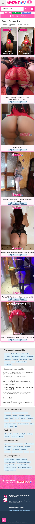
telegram (28, 415)
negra (19, 423)
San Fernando (24, 359)
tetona (14, 423)
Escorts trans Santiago (10, 467)
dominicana (8, 423)
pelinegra (30, 433)
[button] (8, 13)
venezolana (8, 413)
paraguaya (23, 418)
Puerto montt (15, 356)
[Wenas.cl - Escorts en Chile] (13, 2)
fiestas (32, 452)
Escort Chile (19, 495)
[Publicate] (31, 9)
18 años (7, 421)
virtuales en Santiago (10, 470)
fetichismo (7, 449)
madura (11, 426)
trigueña (21, 436)
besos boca (20, 444)
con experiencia (18, 446)
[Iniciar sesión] (29, 1)
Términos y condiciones (16, 510)
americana (25, 423)
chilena (23, 421)
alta (6, 433)
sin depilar (23, 433)
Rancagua (15, 359)
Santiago (7, 353)
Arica (30, 359)
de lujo (6, 418)
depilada (16, 433)
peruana (17, 418)
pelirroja (7, 436)
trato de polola (8, 446)
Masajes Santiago (9, 459)
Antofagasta (30, 356)
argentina (30, 418)
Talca (13, 362)
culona (29, 421)
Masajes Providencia (21, 459)
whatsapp (21, 415)
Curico (18, 362)
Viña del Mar (25, 353)
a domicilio (8, 415)
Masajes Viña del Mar (22, 465)
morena (13, 421)
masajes (15, 415)
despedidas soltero (17, 452)
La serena (7, 362)
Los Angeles (8, 364)
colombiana (16, 413)
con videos (27, 446)
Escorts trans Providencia (25, 467)
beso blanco (24, 449)
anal (11, 418)
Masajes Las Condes (10, 462)
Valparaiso (7, 356)
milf (6, 426)
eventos (26, 452)
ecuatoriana (24, 413)
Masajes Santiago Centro (24, 462)
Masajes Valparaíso (10, 465)
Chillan (24, 362)
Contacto (27, 510)
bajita (10, 433)
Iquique (23, 356)
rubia (31, 423)
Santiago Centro (15, 353)
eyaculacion (15, 449)
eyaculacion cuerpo (10, 444)
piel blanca (14, 436)
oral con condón (29, 444)
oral (16, 426)
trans (18, 421)
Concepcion (8, 359)
